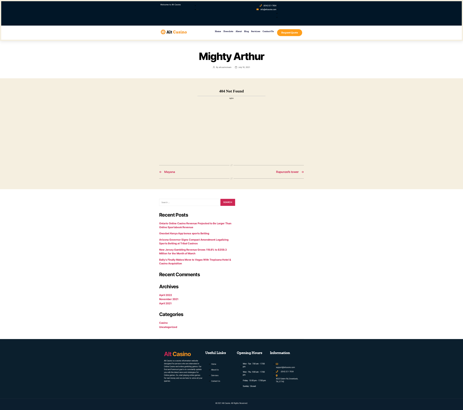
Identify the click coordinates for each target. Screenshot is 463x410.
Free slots (228, 31)
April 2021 (165, 303)
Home (218, 31)
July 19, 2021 (244, 67)
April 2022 (165, 295)
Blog (246, 31)
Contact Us (268, 31)
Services (255, 31)
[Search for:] (188, 203)
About (239, 31)
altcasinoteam (225, 67)
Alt (177, 354)
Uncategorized (168, 327)
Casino (163, 322)
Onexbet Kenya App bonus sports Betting (184, 233)
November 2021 (168, 299)
